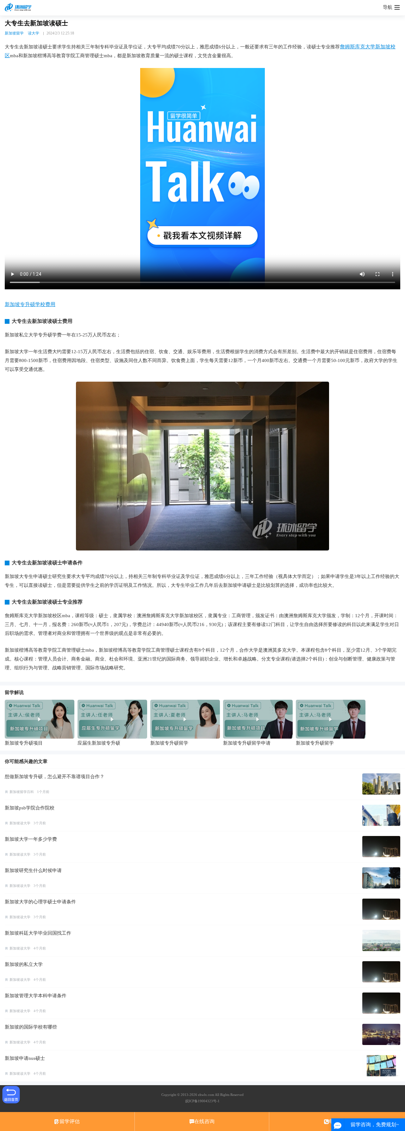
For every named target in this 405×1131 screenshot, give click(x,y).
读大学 (33, 33)
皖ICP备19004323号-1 (202, 1101)
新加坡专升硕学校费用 (30, 304)
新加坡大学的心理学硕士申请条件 (40, 901)
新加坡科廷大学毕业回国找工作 (38, 933)
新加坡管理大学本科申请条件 (35, 995)
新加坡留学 (14, 33)
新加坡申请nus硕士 (25, 1058)
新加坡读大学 (19, 823)
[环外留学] (19, 7)
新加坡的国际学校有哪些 (31, 1027)
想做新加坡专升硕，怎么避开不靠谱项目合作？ (54, 776)
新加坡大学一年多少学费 (31, 839)
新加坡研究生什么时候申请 (33, 870)
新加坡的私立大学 (24, 964)
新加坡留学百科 (21, 792)
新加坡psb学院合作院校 (29, 807)
